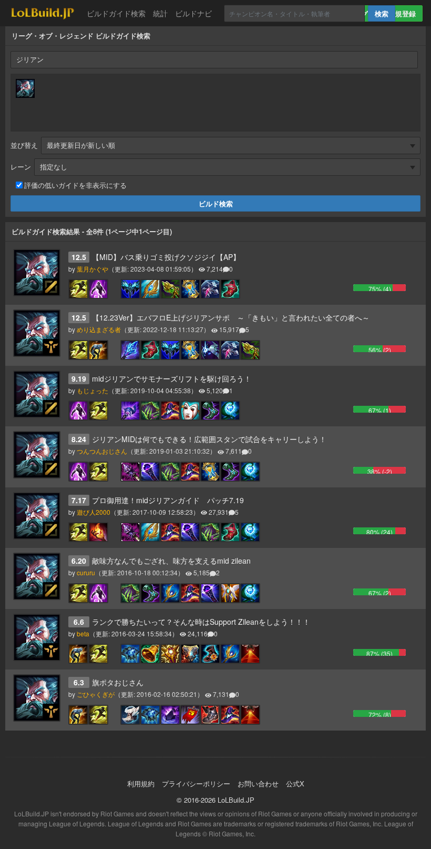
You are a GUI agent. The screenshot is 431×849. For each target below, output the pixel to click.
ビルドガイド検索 (116, 13)
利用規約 (141, 783)
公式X (295, 783)
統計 (160, 13)
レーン (21, 167)
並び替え (24, 145)
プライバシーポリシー (196, 783)
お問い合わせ (258, 783)
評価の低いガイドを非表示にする (75, 185)
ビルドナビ (193, 13)
